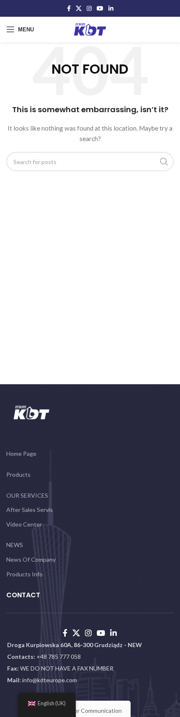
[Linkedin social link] (111, 8)
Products (18, 474)
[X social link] (78, 8)
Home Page (21, 453)
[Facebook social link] (68, 8)
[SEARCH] (164, 161)
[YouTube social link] (100, 8)
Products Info (24, 574)
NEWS (14, 544)
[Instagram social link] (89, 8)
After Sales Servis (29, 509)
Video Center (24, 524)
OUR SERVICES (27, 495)
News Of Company (31, 559)
